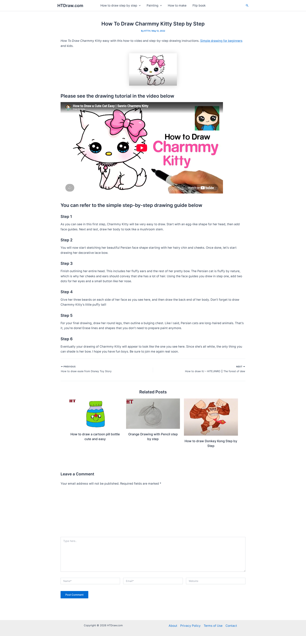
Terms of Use (213, 626)
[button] (139, 6)
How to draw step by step (118, 5)
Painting (152, 5)
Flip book (199, 5)
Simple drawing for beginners (221, 41)
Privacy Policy (190, 626)
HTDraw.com (70, 5)
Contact (231, 626)
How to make (177, 5)
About (173, 626)
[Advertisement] (153, 513)
